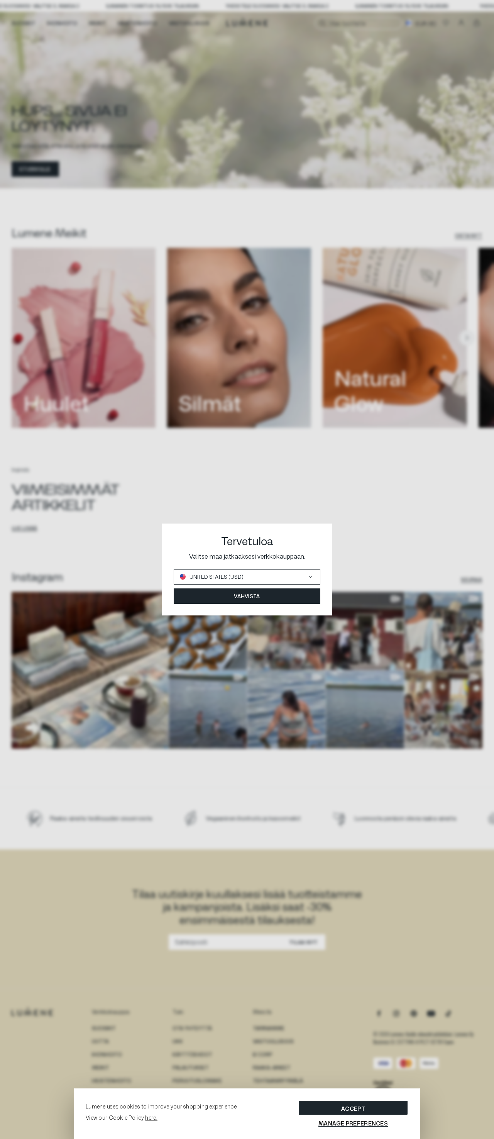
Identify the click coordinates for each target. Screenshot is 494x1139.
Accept (353, 1108)
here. (151, 1117)
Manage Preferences (353, 1123)
